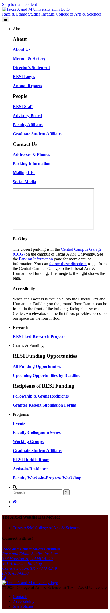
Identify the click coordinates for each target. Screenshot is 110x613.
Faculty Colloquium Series (37, 432)
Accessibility (23, 601)
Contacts (20, 596)
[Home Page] (15, 501)
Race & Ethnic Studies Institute (28, 14)
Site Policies (23, 606)
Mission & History (29, 58)
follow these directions (68, 263)
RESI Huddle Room (31, 459)
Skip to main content (19, 4)
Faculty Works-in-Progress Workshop (47, 478)
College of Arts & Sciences (78, 14)
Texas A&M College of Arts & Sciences (46, 528)
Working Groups (28, 441)
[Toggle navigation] (5, 19)
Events (19, 423)
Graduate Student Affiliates (37, 450)
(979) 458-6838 (15, 573)
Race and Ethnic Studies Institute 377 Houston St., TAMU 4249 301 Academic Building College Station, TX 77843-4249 (31, 558)
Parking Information (36, 259)
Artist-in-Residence (30, 469)
